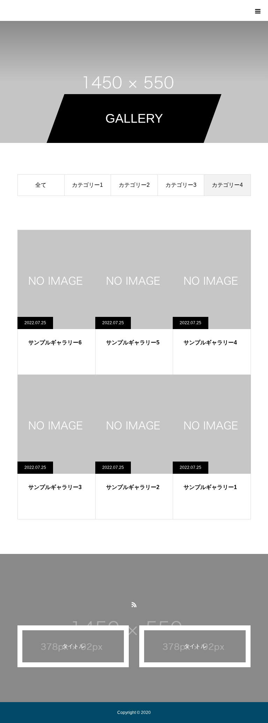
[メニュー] (257, 10)
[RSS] (134, 604)
